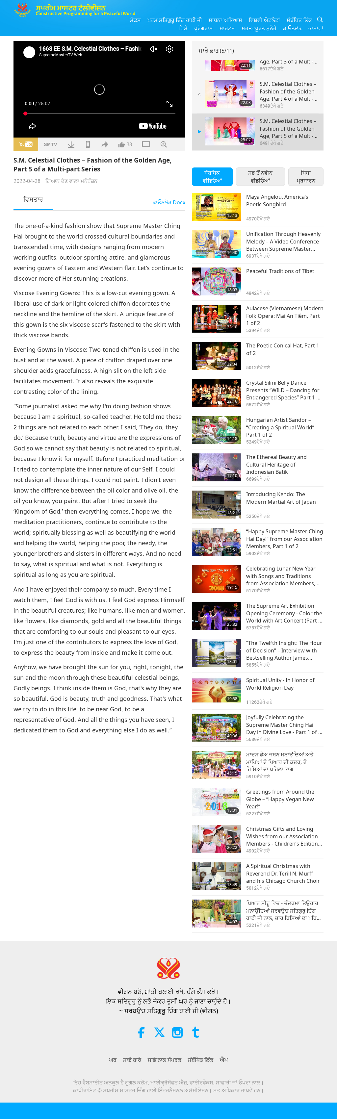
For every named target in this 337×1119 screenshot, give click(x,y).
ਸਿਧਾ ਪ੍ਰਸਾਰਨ (306, 176)
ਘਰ (113, 1059)
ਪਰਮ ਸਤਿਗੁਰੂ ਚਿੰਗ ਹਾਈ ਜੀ (174, 20)
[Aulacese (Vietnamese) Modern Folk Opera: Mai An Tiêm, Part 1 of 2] (216, 319)
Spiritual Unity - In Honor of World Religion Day (280, 683)
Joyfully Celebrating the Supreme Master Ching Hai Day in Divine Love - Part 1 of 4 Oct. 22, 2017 (283, 725)
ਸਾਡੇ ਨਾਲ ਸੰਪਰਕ (164, 1059)
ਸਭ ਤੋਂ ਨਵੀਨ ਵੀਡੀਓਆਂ (260, 176)
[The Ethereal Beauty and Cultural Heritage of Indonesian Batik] (216, 467)
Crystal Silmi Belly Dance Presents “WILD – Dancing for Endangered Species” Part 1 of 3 (284, 390)
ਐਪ (224, 1059)
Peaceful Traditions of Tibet (280, 271)
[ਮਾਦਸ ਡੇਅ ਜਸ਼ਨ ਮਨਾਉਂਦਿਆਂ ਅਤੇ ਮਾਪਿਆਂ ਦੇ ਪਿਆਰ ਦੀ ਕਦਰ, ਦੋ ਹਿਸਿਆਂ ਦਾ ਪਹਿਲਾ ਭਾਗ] (216, 765)
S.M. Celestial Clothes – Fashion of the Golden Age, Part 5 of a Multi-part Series (288, 128)
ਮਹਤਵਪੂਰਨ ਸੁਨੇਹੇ (259, 28)
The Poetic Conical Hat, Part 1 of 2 (282, 349)
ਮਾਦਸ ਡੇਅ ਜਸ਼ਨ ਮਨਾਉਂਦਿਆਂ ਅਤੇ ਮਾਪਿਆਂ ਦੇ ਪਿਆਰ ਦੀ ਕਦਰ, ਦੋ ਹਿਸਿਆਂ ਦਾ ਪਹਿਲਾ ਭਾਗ (279, 762)
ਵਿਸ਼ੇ (183, 28)
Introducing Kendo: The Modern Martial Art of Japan (281, 498)
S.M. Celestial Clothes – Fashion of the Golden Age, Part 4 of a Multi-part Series (288, 91)
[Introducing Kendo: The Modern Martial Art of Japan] (216, 505)
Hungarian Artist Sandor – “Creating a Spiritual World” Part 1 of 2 (280, 427)
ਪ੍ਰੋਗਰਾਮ (203, 28)
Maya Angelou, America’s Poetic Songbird (277, 200)
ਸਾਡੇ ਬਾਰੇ (132, 1059)
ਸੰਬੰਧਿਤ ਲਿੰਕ (299, 20)
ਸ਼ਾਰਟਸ (227, 28)
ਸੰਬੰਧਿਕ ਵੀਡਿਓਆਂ (212, 176)
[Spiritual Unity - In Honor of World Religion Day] (216, 690)
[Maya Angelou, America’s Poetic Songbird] (216, 207)
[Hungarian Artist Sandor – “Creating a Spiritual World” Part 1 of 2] (216, 430)
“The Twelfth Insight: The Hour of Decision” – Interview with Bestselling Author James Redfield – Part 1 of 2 (284, 650)
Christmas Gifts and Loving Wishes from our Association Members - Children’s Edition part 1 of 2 (282, 836)
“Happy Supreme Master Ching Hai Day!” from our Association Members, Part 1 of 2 (284, 539)
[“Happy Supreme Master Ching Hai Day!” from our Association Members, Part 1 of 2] (216, 542)
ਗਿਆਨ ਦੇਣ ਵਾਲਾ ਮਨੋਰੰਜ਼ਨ (71, 181)
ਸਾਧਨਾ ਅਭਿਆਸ (225, 20)
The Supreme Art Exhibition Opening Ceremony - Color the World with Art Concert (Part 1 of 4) (284, 613)
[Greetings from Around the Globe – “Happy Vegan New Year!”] (216, 802)
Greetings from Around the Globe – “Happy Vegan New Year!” (280, 799)
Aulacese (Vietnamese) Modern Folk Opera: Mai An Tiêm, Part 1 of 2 (285, 316)
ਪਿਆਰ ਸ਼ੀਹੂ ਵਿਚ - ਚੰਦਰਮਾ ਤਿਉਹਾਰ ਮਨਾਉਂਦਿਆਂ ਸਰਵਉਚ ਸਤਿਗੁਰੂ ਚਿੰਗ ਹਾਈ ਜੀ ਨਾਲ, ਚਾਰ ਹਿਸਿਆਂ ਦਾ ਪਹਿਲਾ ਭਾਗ (284, 911)
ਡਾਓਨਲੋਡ (292, 28)
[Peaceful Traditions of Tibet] (216, 281)
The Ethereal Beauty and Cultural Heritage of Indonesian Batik (276, 464)
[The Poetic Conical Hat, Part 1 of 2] (216, 356)
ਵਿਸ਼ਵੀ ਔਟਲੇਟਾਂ (264, 20)
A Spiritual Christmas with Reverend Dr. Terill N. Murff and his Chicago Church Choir (283, 873)
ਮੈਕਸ (135, 20)
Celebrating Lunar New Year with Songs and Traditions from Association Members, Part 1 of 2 (281, 576)
